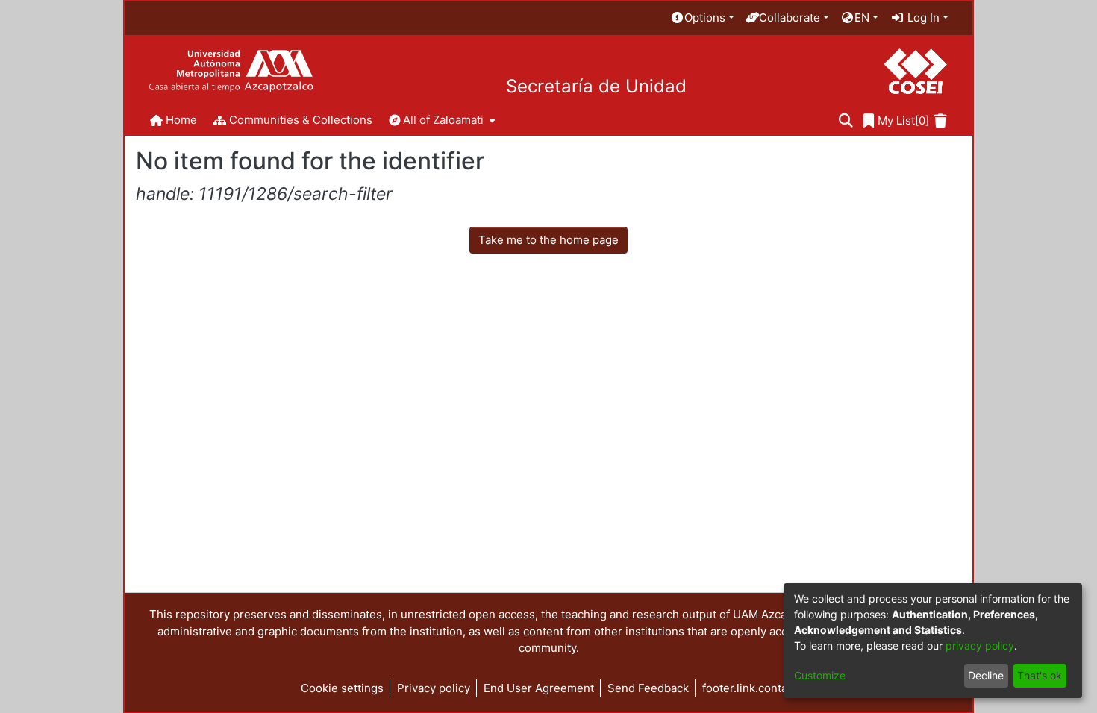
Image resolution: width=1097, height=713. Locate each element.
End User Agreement (539, 688)
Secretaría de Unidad (596, 86)
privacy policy (980, 645)
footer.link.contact (749, 688)
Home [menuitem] (181, 120)
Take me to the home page (548, 240)
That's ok (1039, 675)
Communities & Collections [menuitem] (300, 120)
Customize (820, 675)
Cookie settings (342, 688)
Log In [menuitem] (922, 17)
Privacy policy (433, 688)
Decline (986, 675)
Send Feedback (648, 688)
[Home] (231, 71)
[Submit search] (845, 121)
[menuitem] (702, 18)
